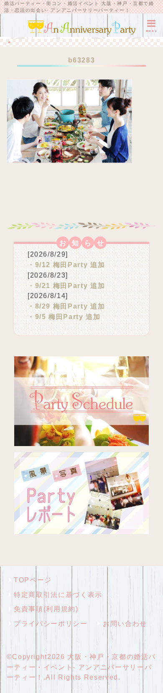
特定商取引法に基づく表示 (58, 594)
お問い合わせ (125, 623)
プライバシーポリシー (50, 623)
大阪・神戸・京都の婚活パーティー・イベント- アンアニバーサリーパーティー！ (81, 667)
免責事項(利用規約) (46, 609)
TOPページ (33, 580)
